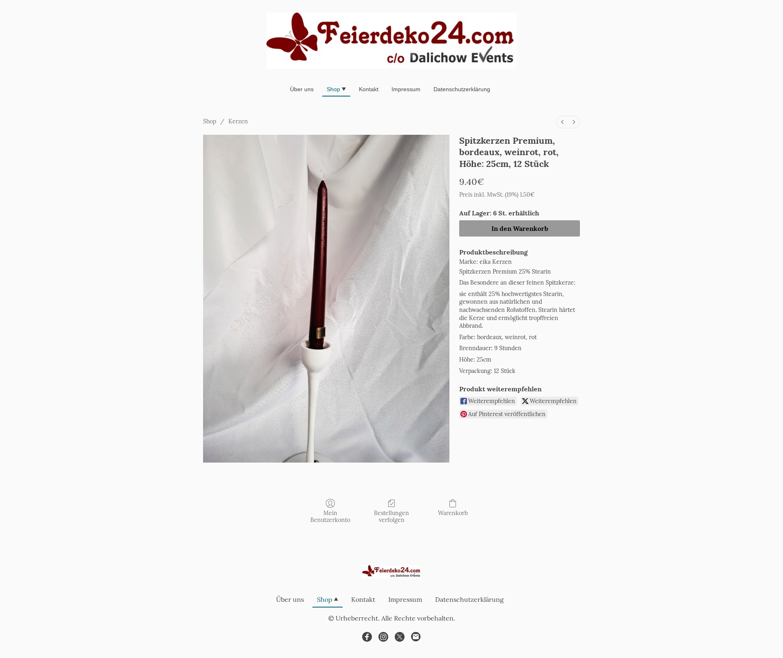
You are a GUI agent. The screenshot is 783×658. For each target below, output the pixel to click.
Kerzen (238, 121)
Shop (209, 121)
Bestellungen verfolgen (391, 516)
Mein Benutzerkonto (330, 516)
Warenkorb (453, 513)
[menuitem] (562, 122)
